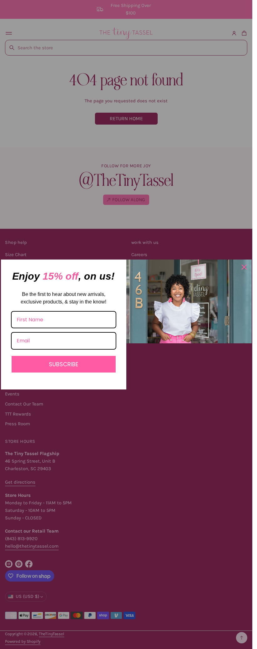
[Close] (244, 267)
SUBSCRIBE (63, 364)
